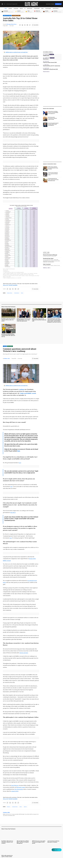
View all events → (46, 71)
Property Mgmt (48, 8)
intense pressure (24, 652)
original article (14, 791)
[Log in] (2, 4)
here (18, 451)
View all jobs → (47, 267)
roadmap (21, 389)
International (16, 15)
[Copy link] (30, 25)
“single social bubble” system (28, 393)
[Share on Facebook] (20, 25)
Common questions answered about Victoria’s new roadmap (19, 350)
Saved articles (55, 8)
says (20, 462)
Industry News (7, 15)
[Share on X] (25, 25)
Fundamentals (37, 8)
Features (10, 8)
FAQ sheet (13, 512)
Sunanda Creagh (21, 787)
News (6, 8)
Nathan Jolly (7, 358)
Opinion (21, 8)
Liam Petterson (14, 785)
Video (42, 8)
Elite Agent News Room (11, 24)
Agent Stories (29, 8)
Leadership (16, 8)
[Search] (5, 4)
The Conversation (19, 789)
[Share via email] (27, 25)
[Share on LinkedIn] (22, 25)
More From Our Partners (8, 306)
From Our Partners (48, 108)
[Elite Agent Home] (31, 4)
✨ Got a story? (56, 849)
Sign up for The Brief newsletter (10, 285)
